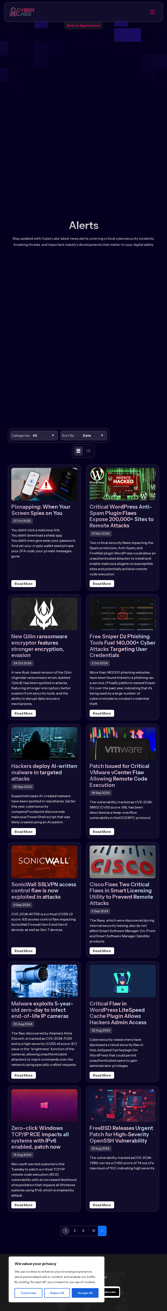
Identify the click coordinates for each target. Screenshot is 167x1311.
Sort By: (68, 435)
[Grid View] (78, 451)
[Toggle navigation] (152, 12)
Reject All (57, 1293)
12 (93, 1230)
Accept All (85, 1293)
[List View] (88, 451)
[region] (56, 1279)
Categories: (20, 435)
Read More (24, 583)
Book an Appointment (83, 25)
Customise (28, 1293)
